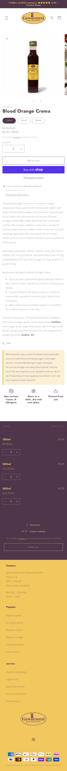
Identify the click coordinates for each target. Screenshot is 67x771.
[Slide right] (40, 101)
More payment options (33, 177)
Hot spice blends (14, 622)
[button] (6, 17)
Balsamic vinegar (14, 637)
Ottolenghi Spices (15, 644)
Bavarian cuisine (14, 630)
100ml (9, 120)
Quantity (6, 142)
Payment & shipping (16, 672)
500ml (38, 120)
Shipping (16, 137)
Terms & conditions (16, 694)
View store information (17, 194)
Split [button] (8, 343)
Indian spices (13, 651)
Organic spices (13, 615)
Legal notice (12, 679)
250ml (24, 120)
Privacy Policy (13, 701)
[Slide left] (26, 101)
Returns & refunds (15, 686)
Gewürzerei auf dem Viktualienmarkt (28, 765)
